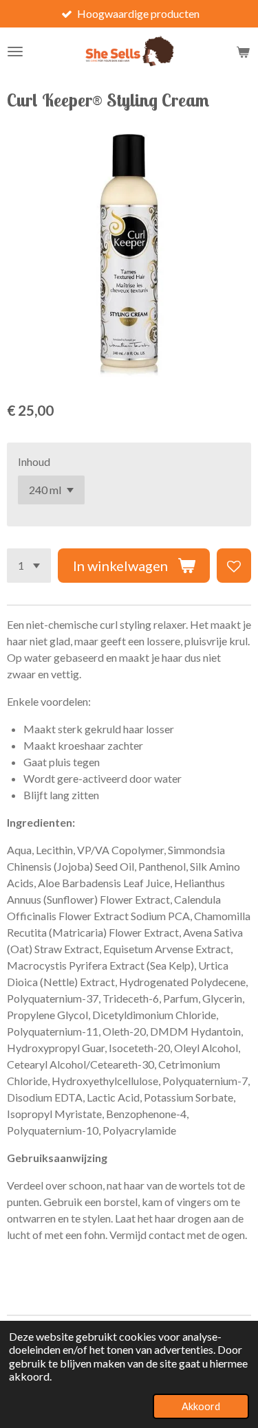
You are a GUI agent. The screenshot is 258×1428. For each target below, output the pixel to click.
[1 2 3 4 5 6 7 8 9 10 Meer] (29, 565)
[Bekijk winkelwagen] (243, 51)
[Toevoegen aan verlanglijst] (234, 565)
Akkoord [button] (201, 1406)
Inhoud (34, 461)
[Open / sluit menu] (15, 51)
